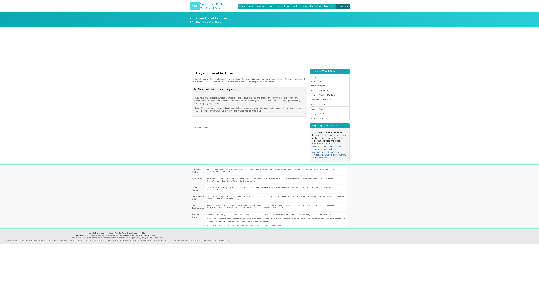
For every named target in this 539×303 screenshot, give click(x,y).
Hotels (304, 6)
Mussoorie (282, 196)
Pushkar (247, 196)
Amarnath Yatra (319, 152)
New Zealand (308, 205)
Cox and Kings (222, 187)
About (111, 235)
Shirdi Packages (335, 152)
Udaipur (256, 196)
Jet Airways (249, 169)
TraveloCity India (327, 187)
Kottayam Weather (319, 118)
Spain (233, 205)
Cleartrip (210, 187)
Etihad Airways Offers (291, 178)
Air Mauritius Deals (254, 178)
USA (283, 207)
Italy (267, 205)
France (252, 205)
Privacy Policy (119, 235)
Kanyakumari (322, 157)
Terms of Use (129, 235)
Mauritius (229, 207)
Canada (238, 207)
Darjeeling (312, 196)
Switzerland (242, 205)
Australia (297, 205)
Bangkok (266, 207)
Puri (322, 154)
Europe (210, 205)
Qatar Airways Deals (229, 181)
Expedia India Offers (251, 187)
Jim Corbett (301, 196)
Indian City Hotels (94, 233)
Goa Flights (226, 171)
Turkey (274, 205)
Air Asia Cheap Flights (235, 178)
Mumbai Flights (312, 169)
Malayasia (211, 207)
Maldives (247, 207)
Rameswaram (339, 154)
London (218, 205)
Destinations (283, 6)
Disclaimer (139, 235)
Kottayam (315, 76)
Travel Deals (196, 22)
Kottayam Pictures (318, 104)
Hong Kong (320, 205)
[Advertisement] (269, 48)
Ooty (237, 199)
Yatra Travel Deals (214, 190)
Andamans (229, 199)
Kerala (215, 196)
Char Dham (142, 233)
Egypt (281, 205)
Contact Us (154, 235)
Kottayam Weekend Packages (323, 95)
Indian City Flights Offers (109, 233)
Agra (222, 196)
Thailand (257, 207)
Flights (295, 6)
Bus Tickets (329, 6)
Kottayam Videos (318, 109)
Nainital (291, 196)
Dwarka (328, 154)
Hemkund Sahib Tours (328, 149)
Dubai (288, 205)
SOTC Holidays (312, 187)
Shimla (272, 196)
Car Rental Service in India (128, 233)
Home (242, 6)
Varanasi (230, 196)
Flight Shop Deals (283, 187)
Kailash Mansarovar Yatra (324, 145)
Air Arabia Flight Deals (215, 178)
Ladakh (219, 199)
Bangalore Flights (327, 169)
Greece (260, 205)
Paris (226, 205)
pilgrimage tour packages (334, 135)
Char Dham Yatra (320, 143)
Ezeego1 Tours (267, 187)
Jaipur (239, 196)
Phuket (220, 207)
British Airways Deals (272, 178)
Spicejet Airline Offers (283, 169)
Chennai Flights (213, 171)
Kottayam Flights (318, 85)
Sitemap (146, 235)
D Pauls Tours (235, 187)
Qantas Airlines (213, 181)
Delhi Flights (298, 169)
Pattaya (275, 207)
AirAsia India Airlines (264, 169)
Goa (208, 196)
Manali (264, 196)
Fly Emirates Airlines (309, 178)
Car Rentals (315, 6)
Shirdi (329, 196)
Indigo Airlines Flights (234, 169)
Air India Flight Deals (215, 169)
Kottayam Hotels (318, 81)
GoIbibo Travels (298, 187)
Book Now (343, 6)
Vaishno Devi (339, 196)
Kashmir (210, 199)
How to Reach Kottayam (321, 99)
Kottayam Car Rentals (320, 90)
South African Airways (248, 181)
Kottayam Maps (317, 113)
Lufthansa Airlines (327, 178)
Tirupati (315, 154)
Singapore (331, 205)
